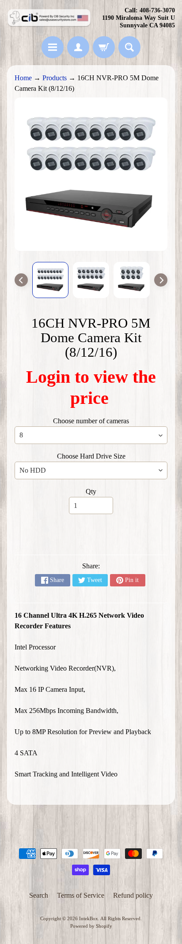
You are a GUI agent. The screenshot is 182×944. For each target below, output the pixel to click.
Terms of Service (80, 895)
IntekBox (88, 918)
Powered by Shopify (91, 926)
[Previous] (21, 280)
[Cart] (104, 47)
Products (54, 78)
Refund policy (133, 895)
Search (38, 895)
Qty (91, 491)
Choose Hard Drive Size (91, 456)
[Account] (78, 47)
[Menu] (53, 47)
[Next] (160, 280)
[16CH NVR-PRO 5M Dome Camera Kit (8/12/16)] (50, 280)
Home (23, 78)
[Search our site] (129, 47)
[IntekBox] (49, 18)
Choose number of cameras (91, 421)
